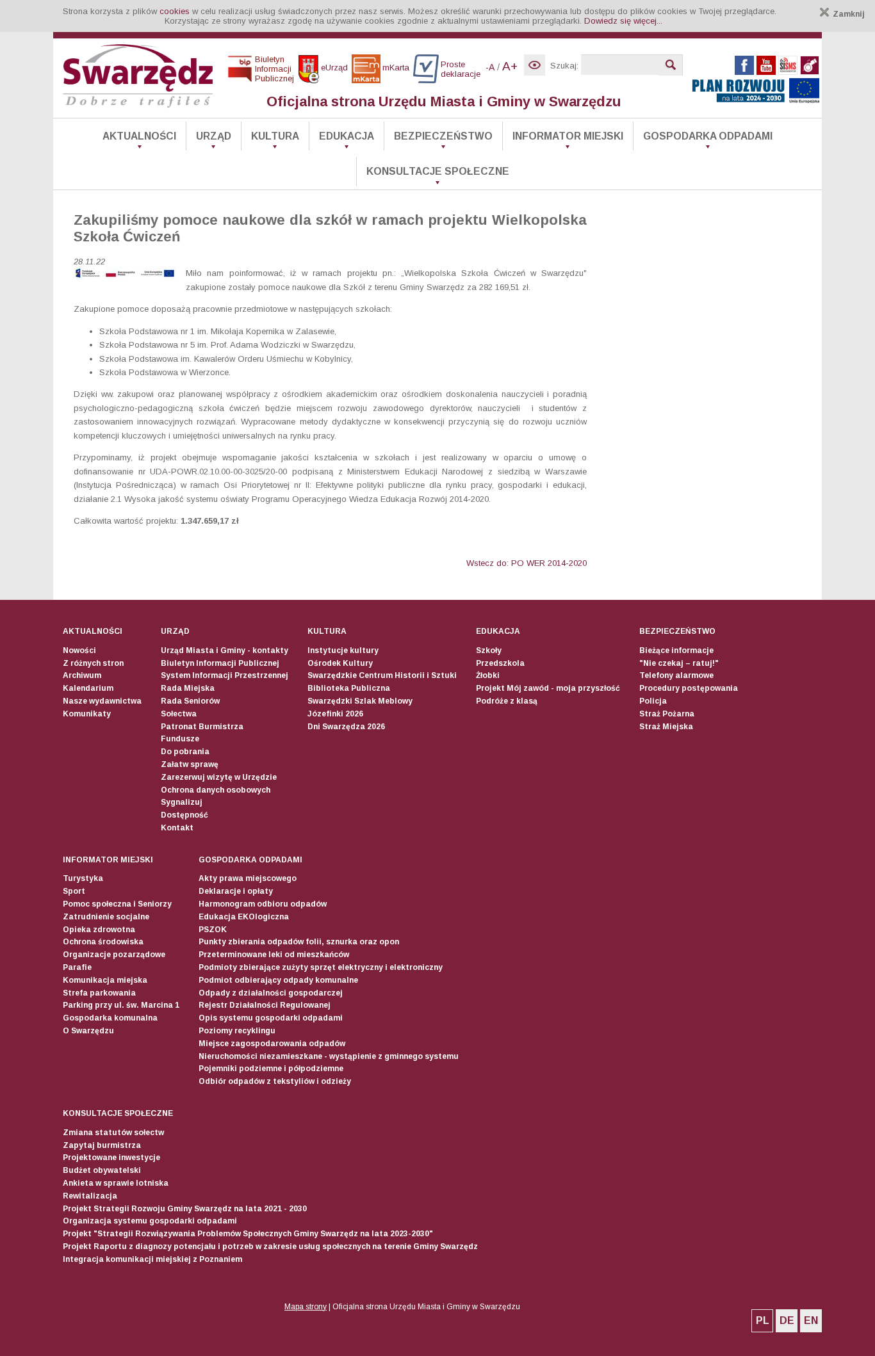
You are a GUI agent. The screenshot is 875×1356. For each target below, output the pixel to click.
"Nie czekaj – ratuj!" (679, 663)
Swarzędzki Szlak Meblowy (360, 701)
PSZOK (213, 929)
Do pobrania (185, 751)
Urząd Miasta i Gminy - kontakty (224, 650)
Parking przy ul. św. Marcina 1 (121, 1005)
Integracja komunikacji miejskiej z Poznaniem (152, 1259)
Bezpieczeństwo (443, 136)
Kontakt (177, 827)
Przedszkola (500, 663)
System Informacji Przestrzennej (224, 675)
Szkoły (489, 650)
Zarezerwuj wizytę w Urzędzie (219, 777)
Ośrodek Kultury (340, 663)
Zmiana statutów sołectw (113, 1132)
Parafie (77, 967)
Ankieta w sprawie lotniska (115, 1183)
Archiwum (82, 675)
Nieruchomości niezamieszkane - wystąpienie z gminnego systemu (329, 1056)
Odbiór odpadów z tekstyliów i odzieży (275, 1081)
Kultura (275, 136)
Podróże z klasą (506, 701)
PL (762, 1320)
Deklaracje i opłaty (236, 891)
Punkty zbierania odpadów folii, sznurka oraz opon (299, 941)
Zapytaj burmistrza (102, 1145)
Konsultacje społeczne (437, 171)
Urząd (213, 136)
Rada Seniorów (190, 701)
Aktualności (139, 136)
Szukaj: (564, 65)
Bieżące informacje (676, 650)
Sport (74, 891)
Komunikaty (87, 713)
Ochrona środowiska (103, 941)
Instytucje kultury (343, 650)
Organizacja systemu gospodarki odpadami (150, 1220)
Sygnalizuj (181, 802)
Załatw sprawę (189, 764)
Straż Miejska (666, 726)
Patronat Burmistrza (202, 726)
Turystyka (83, 878)
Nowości (79, 650)
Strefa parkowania (99, 993)
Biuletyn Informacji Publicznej (220, 663)
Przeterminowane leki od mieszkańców (274, 954)
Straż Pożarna (666, 713)
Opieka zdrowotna (99, 929)
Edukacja (346, 136)
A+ (510, 66)
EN (811, 1320)
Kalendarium (88, 688)
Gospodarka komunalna (110, 1017)
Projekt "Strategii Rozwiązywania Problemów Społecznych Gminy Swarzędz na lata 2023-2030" (248, 1233)
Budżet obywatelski (102, 1170)
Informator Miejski (567, 136)
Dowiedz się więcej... (623, 21)
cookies (174, 11)
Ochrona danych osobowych (215, 790)
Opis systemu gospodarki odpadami (271, 1017)
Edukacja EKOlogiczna (244, 916)
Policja (653, 701)
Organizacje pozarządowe (114, 954)
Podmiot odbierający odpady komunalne (278, 980)
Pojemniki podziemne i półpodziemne (271, 1068)
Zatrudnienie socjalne (106, 916)
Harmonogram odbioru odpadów (263, 904)
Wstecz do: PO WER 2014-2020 (526, 563)
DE (787, 1320)
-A (490, 67)
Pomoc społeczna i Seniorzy (117, 904)
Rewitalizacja (90, 1195)
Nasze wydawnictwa (102, 701)
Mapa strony (305, 1306)
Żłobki (488, 675)
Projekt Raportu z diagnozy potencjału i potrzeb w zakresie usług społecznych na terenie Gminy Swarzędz (270, 1246)
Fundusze (180, 738)
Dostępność (184, 815)
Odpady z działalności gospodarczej (271, 993)
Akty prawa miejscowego (248, 878)
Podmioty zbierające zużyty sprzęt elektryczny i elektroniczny (321, 967)
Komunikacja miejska (105, 980)
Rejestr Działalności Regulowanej (265, 1005)
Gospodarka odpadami (708, 136)
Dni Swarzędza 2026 (346, 726)
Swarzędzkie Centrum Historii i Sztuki (382, 675)
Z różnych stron (93, 663)
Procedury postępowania (688, 688)
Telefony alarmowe (676, 675)
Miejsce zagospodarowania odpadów (272, 1043)
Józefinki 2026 (335, 713)
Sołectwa (179, 713)
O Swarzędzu (88, 1030)
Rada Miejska (188, 688)
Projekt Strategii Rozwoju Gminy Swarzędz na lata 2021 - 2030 (185, 1208)
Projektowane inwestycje (111, 1157)
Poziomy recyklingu (237, 1030)
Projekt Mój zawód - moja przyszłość (548, 688)
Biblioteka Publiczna (348, 688)
